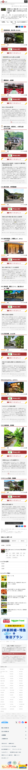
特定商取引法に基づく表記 (15, 752)
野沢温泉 (21, 680)
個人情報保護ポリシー (6, 749)
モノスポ (12, 716)
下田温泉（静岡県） (4, 687)
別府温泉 (2, 701)
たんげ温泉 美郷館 (10, 478)
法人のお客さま (5, 731)
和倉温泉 (11, 687)
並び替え (3, 545)
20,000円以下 (15, 557)
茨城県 (3, 568)
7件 (26, 44)
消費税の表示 (11, 743)
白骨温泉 (2, 683)
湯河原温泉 (3, 685)
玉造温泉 (2, 699)
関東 (17, 555)
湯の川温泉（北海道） (4, 672)
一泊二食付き (8, 557)
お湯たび (16, 715)
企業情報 (4, 735)
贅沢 (10, 555)
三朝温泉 (21, 697)
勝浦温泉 (21, 694)
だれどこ (8, 715)
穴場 (21, 555)
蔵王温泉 (2, 676)
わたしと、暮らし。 (22, 715)
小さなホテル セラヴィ (11, 380)
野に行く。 (16, 716)
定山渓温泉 (3, 669)
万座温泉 (11, 678)
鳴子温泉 (21, 671)
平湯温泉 (2, 692)
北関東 (13, 553)
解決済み (22, 540)
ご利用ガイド (14, 713)
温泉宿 (14, 555)
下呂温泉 (21, 690)
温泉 (7, 555)
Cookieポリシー (5, 752)
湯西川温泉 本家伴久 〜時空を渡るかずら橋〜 (13, 127)
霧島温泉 (21, 701)
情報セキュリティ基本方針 (7, 755)
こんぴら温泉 (12, 697)
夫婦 (7, 553)
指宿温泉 (2, 711)
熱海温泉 (21, 708)
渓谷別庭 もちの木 (9, 333)
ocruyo (12, 715)
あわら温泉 (3, 690)
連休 (24, 553)
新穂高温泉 (12, 692)
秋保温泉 (11, 673)
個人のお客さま (5, 728)
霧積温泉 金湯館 (9, 80)
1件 (26, 255)
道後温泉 (2, 697)
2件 (26, 151)
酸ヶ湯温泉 (3, 704)
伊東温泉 (11, 685)
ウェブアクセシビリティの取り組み (9, 746)
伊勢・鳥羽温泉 (13, 706)
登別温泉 (11, 669)
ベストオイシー (7, 716)
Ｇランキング (4, 715)
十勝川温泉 (21, 669)
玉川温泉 (11, 704)
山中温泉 (21, 687)
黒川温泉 (11, 701)
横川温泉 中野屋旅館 (10, 187)
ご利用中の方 (5, 738)
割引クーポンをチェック (15, 53)
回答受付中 (14, 540)
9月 (21, 553)
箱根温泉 (2, 706)
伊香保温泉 (3, 678)
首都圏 (17, 553)
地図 (9, 46)
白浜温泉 (11, 694)
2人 (10, 553)
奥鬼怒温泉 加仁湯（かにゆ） (12, 30)
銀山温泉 (11, 676)
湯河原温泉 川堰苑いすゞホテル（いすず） (13, 239)
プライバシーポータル (16, 749)
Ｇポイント (19, 713)
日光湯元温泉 (21, 704)
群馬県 (3, 566)
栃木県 (3, 563)
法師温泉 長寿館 (9, 425)
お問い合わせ (4, 743)
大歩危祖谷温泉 (3, 708)
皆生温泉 (11, 699)
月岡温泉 (11, 683)
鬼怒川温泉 (3, 680)
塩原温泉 (11, 680)
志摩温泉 (21, 706)
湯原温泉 (21, 699)
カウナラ (20, 716)
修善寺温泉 (21, 685)
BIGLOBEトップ (5, 758)
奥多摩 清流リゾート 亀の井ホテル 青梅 (14, 287)
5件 (26, 95)
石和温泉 (21, 683)
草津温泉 (21, 676)
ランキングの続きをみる (14, 523)
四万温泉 (21, 678)
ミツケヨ (24, 716)
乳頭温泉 (11, 671)
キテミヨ (2, 716)
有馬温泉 (2, 694)
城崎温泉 (21, 692)
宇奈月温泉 (12, 690)
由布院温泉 (12, 708)
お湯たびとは (8, 713)
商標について (17, 755)
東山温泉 (21, 673)
